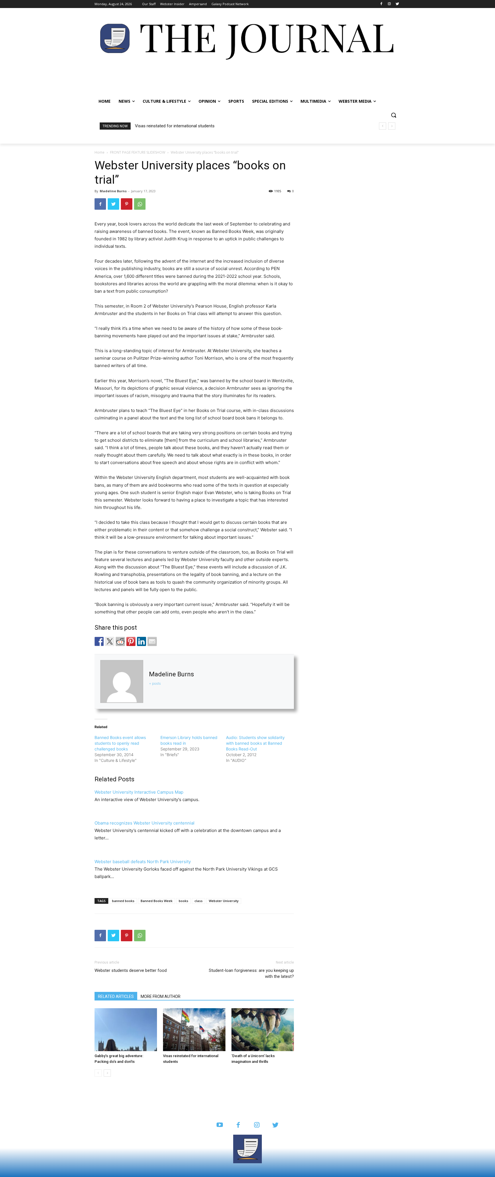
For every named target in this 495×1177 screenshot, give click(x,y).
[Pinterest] (126, 204)
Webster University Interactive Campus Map (139, 792)
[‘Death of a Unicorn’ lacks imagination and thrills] (262, 1029)
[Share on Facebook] (99, 641)
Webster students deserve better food (131, 970)
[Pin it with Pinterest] (130, 641)
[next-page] (107, 1073)
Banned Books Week (156, 901)
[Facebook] (381, 4)
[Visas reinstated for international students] (194, 1029)
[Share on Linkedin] (141, 641)
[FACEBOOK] (238, 1125)
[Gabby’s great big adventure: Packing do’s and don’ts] (126, 1029)
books (183, 901)
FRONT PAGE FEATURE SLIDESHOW (137, 152)
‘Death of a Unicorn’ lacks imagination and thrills (181, 125)
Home (100, 152)
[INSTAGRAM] (257, 1125)
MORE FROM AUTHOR (160, 996)
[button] (393, 115)
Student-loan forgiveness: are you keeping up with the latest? (251, 973)
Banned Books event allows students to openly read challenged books (120, 743)
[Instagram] (389, 4)
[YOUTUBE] (219, 1125)
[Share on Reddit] (120, 641)
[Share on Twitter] (109, 641)
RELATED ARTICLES (116, 996)
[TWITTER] (275, 1125)
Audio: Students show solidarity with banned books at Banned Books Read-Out (255, 743)
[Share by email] (152, 641)
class (199, 901)
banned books (123, 901)
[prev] (382, 126)
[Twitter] (397, 4)
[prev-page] (98, 1073)
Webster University (224, 901)
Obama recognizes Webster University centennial (145, 823)
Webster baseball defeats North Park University (143, 861)
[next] (391, 126)
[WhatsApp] (140, 204)
